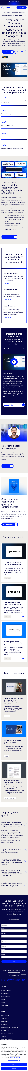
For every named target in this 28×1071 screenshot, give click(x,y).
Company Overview (6, 990)
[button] (8, 52)
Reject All (14, 1064)
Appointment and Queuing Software (16, 12)
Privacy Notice (4, 1021)
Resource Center (5, 996)
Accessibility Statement (7, 1033)
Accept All (14, 1068)
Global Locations (5, 1005)
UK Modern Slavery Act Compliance (9, 1027)
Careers (3, 999)
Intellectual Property (6, 1030)
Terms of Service (14, 975)
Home (5, 12)
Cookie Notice (4, 1024)
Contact (3, 1002)
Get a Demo (21, 7)
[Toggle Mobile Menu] (2, 7)
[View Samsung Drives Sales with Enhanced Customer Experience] (14, 601)
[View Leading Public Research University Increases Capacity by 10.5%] (14, 641)
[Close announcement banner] (26, 3)
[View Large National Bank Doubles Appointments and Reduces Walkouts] (14, 562)
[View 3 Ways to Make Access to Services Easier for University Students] (14, 781)
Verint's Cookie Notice (15, 1057)
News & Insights (5, 993)
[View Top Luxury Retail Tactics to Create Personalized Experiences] (14, 740)
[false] (26, 1042)
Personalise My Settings (7, 1039)
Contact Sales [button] (20, 51)
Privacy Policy (23, 974)
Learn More (7, 283)
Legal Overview (5, 1015)
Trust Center (4, 1036)
